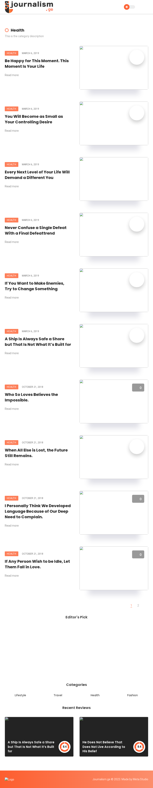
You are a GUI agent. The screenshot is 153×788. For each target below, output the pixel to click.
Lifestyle (20, 695)
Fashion (132, 695)
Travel (58, 695)
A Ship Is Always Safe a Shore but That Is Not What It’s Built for (38, 341)
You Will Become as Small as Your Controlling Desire (34, 119)
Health (11, 53)
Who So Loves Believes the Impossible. (31, 397)
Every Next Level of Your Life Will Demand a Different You (37, 174)
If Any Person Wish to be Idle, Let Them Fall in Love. (37, 564)
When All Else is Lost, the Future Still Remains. (36, 452)
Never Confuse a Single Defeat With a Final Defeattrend (36, 230)
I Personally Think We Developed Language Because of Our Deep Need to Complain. (38, 511)
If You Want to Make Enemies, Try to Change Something (34, 286)
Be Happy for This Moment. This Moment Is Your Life (37, 63)
